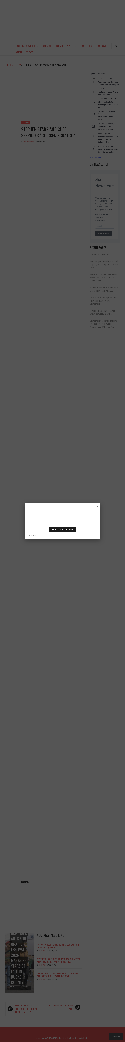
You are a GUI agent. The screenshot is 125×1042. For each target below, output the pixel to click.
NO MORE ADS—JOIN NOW (62, 530)
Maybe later (32, 535)
